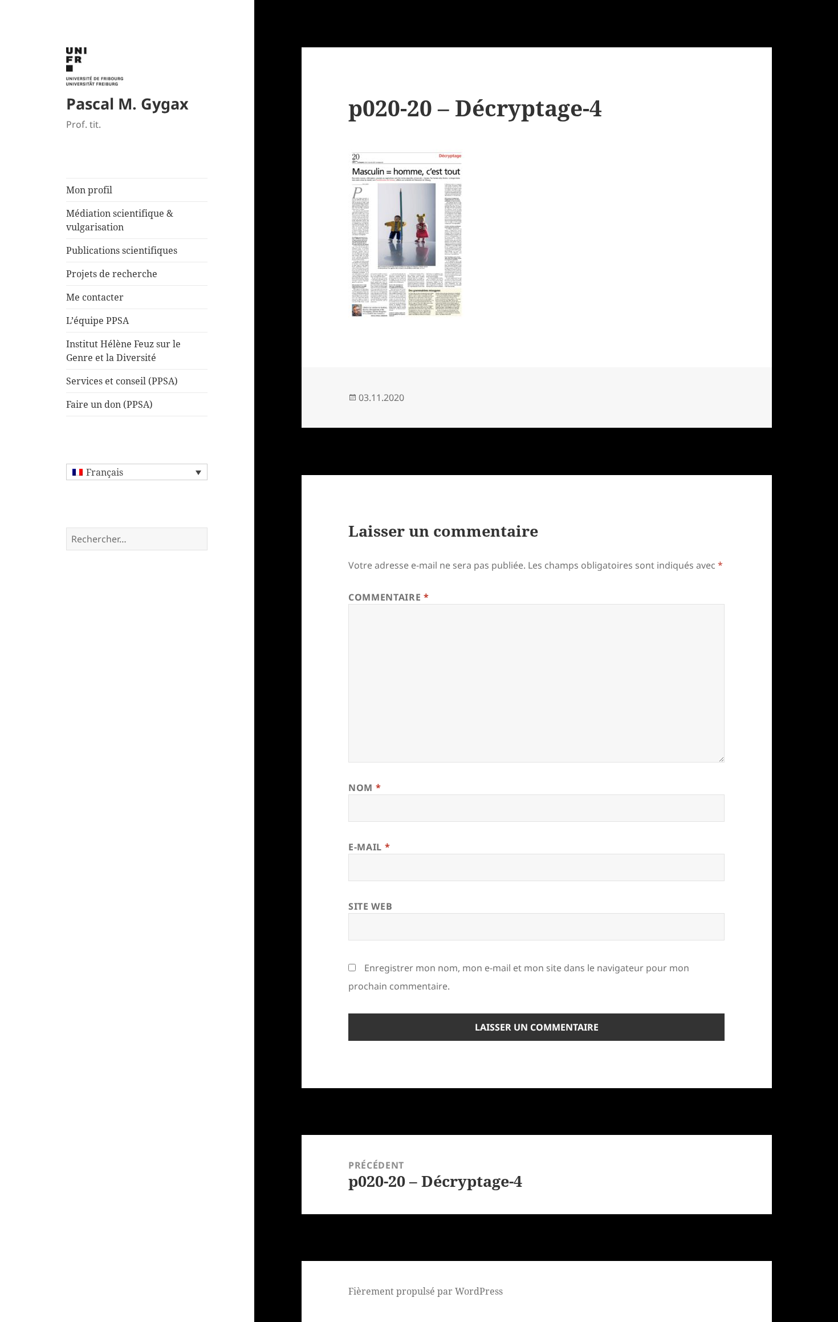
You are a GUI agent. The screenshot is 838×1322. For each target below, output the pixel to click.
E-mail (369, 847)
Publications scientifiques (121, 250)
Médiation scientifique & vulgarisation (119, 220)
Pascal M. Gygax (127, 103)
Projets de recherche (111, 273)
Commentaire (388, 597)
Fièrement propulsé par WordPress (425, 1291)
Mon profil (89, 190)
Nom (364, 787)
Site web (370, 906)
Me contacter (95, 297)
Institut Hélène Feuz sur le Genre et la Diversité (123, 351)
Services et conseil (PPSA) (122, 381)
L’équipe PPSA (97, 320)
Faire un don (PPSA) (109, 404)
